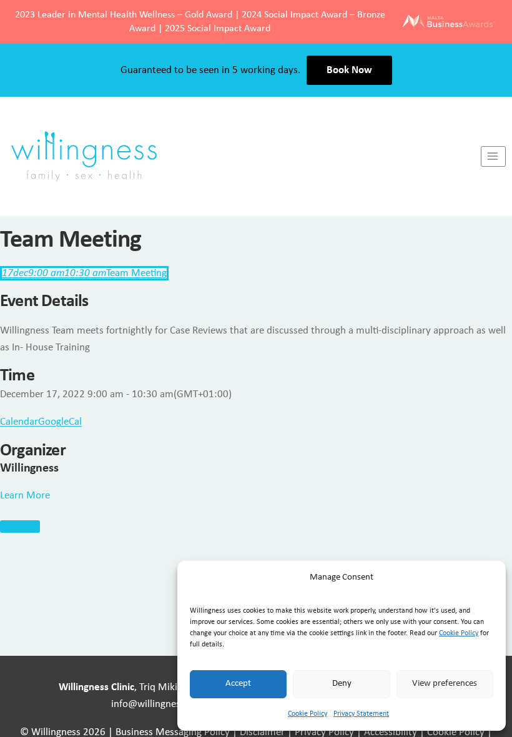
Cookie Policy (458, 633)
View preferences (444, 683)
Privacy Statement (361, 714)
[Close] (20, 526)
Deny (342, 683)
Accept (238, 683)
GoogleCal (60, 422)
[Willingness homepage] (240, 156)
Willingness (29, 468)
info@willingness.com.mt (166, 704)
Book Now (349, 70)
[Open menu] (493, 156)
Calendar (19, 422)
